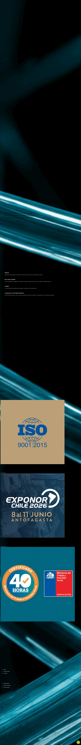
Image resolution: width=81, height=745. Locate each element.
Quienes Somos (7, 671)
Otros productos (7, 687)
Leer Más (3, 472)
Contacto (5, 673)
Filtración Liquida (7, 685)
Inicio (5, 669)
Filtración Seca (6, 683)
